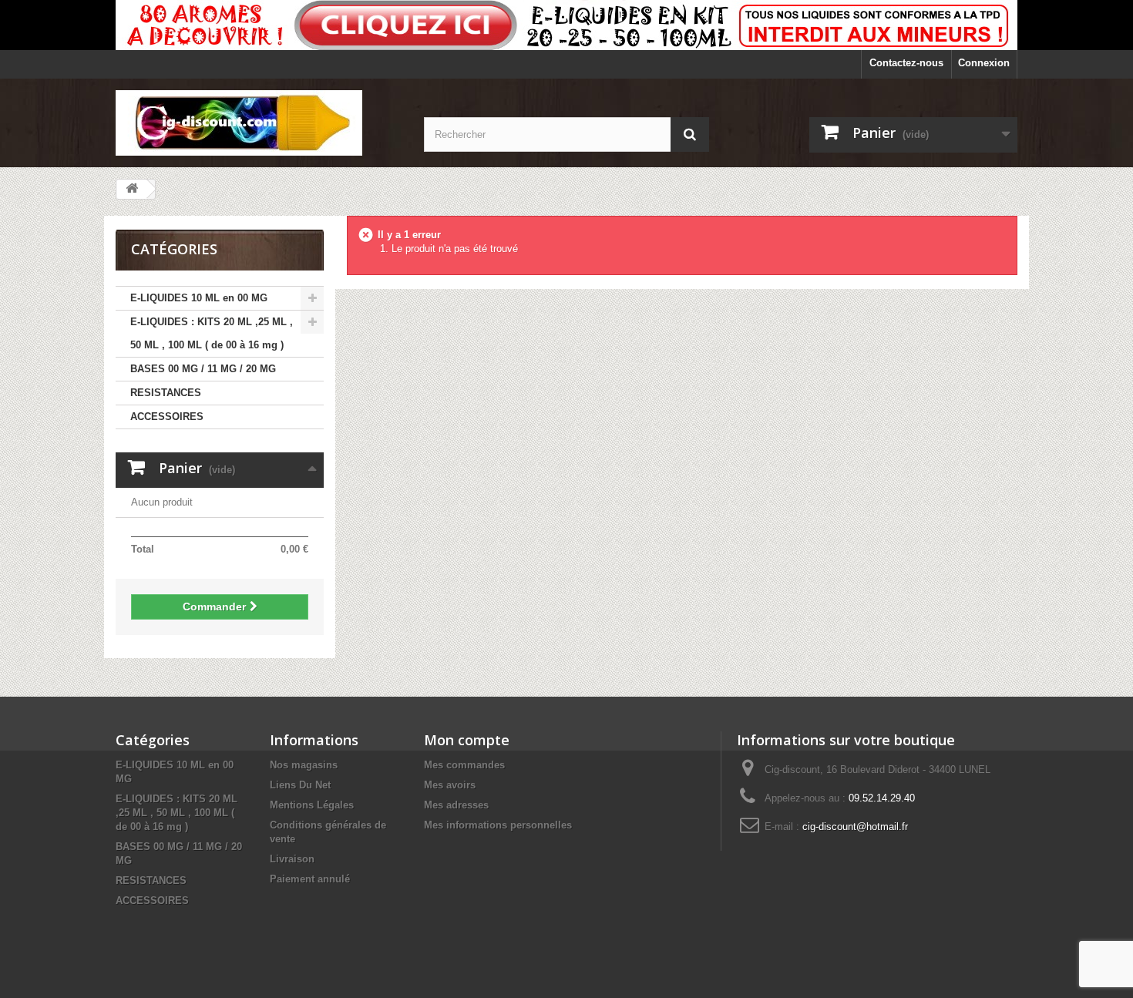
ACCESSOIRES (166, 416)
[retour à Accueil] (131, 189)
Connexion (984, 63)
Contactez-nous (906, 63)
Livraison (292, 859)
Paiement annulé (310, 879)
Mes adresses (456, 805)
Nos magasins (304, 765)
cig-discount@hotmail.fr (855, 826)
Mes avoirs (450, 785)
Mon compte (466, 740)
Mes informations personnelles (498, 825)
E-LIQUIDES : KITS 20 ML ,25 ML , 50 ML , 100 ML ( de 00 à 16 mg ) (211, 333)
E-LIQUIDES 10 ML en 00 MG (198, 298)
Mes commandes (464, 765)
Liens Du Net (300, 785)
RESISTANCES (165, 392)
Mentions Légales (312, 805)
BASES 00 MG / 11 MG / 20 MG (203, 369)
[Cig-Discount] (258, 123)
